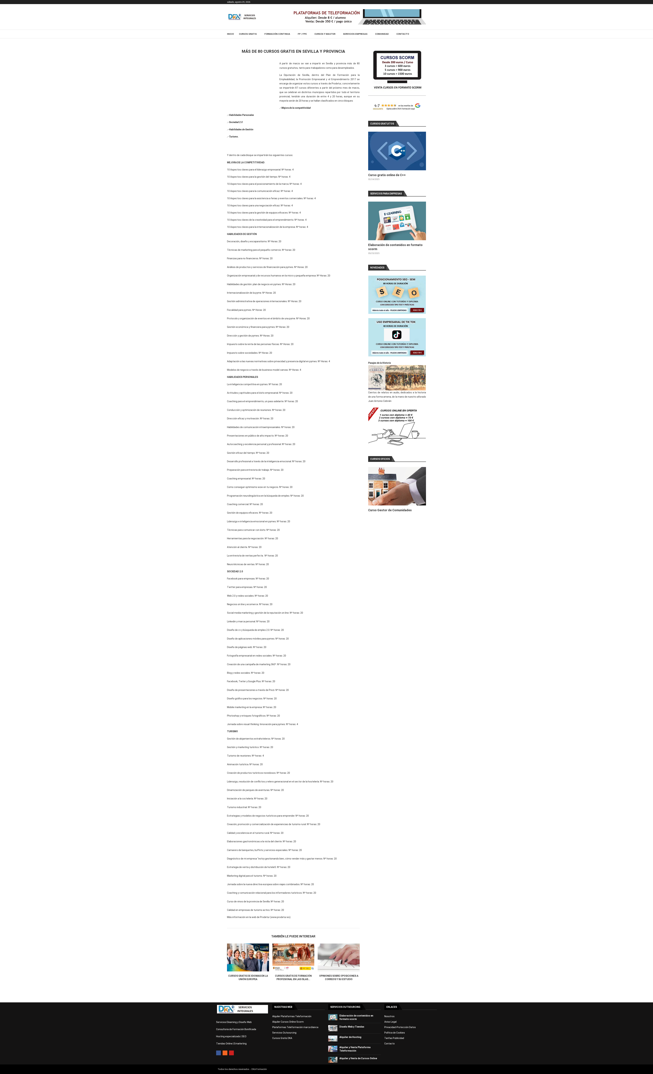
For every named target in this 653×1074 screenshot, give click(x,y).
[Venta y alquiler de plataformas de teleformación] (359, 10)
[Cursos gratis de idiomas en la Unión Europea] (248, 957)
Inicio (230, 34)
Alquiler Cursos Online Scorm (288, 1021)
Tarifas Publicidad (394, 1038)
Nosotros (389, 1016)
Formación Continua (277, 34)
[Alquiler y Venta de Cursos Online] (332, 1060)
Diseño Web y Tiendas (351, 1026)
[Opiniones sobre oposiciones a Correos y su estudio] (339, 957)
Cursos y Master (324, 34)
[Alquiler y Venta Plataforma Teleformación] (332, 1049)
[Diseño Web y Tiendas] (332, 1028)
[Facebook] (218, 1053)
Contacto (402, 34)
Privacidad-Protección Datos (400, 1027)
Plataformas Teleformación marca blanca (295, 1027)
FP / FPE (302, 34)
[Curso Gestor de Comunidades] (397, 486)
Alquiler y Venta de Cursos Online (358, 1058)
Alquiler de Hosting (350, 1037)
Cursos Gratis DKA (282, 1038)
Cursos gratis (248, 34)
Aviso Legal (390, 1021)
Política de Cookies (394, 1032)
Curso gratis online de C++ (387, 175)
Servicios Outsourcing (284, 1032)
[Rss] (225, 1053)
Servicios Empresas (355, 34)
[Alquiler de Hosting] (332, 1039)
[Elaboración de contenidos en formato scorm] (397, 221)
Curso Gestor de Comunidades (390, 510)
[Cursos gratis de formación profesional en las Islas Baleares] (293, 957)
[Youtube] (231, 1053)
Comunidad (382, 34)
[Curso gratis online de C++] (397, 151)
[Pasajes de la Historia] (397, 377)
